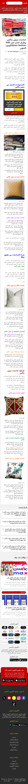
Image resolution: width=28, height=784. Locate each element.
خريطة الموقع (14, 749)
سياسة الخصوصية (14, 742)
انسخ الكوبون (19, 109)
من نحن (14, 737)
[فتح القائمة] (3, 3)
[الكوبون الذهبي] (25, 3)
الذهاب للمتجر (14, 112)
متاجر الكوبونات (14, 763)
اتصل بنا (14, 747)
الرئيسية (25, 8)
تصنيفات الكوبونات (14, 766)
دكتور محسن (7, 780)
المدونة (14, 768)
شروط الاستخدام (14, 744)
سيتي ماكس (18, 8)
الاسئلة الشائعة (14, 739)
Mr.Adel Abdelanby (13, 51)
